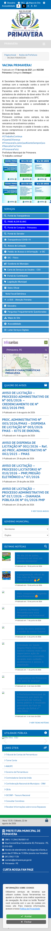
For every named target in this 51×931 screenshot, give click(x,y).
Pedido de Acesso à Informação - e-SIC (26, 251)
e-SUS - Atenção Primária (19, 299)
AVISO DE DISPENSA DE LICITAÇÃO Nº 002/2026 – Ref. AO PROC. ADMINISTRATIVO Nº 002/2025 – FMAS (24, 448)
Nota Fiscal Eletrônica (15, 294)
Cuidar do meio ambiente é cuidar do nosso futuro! (31, 630)
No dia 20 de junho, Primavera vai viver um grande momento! (29, 558)
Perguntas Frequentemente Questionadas (26, 312)
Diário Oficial (13, 288)
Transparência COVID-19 (19, 239)
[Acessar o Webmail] (43, 821)
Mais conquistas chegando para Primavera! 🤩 (32, 595)
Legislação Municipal (17, 281)
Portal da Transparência (18, 215)
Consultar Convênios (15, 801)
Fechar (27, 922)
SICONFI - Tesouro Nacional (18, 795)
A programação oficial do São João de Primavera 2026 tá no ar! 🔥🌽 (30, 577)
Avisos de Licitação (16, 246)
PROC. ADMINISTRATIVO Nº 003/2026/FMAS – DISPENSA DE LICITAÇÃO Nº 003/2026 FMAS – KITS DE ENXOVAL (23, 425)
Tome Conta (11, 760)
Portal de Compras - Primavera (22, 227)
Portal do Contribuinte (17, 276)
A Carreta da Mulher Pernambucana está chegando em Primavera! (30, 612)
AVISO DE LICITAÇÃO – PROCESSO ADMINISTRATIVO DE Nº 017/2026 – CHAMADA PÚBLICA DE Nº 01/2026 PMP (25, 494)
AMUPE (9, 766)
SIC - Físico (12, 257)
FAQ (23, 3)
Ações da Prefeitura (28, 55)
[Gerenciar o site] (46, 821)
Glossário (11, 3)
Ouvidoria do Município (18, 263)
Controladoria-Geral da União (19, 778)
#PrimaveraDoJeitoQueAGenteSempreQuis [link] (23, 143)
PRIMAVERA (11, 43)
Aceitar (28, 916)
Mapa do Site (34, 3)
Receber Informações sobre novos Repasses (26, 807)
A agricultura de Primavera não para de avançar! (31, 679)
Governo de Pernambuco (17, 772)
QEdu (8, 789)
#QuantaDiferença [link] (11, 139)
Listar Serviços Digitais (18, 330)
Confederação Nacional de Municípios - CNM (25, 784)
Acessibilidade (14, 324)
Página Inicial (10, 55)
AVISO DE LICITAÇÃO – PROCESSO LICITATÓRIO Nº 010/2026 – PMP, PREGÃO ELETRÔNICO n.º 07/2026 (22, 471)
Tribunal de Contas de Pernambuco (21, 754)
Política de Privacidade (30, 909)
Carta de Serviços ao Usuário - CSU (24, 269)
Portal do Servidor (15, 233)
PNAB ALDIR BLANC (16, 221)
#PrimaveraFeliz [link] (10, 149)
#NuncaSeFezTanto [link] (12, 146)
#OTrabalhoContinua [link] (12, 136)
